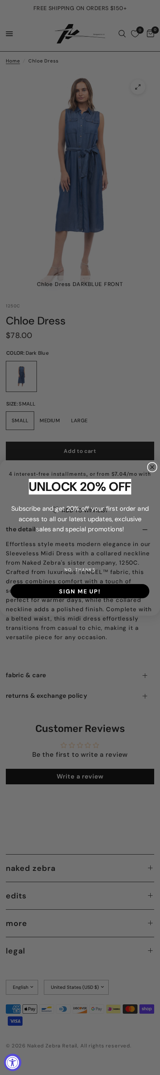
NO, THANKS (80, 569)
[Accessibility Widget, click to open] (12, 1062)
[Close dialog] (152, 467)
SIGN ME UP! (80, 591)
